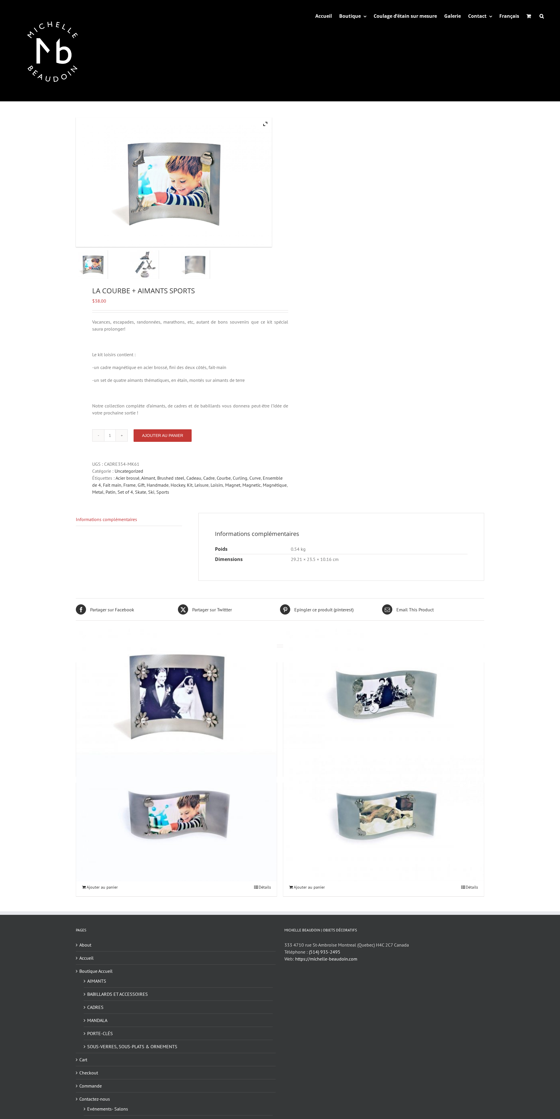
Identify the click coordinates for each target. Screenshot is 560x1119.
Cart (83, 1059)
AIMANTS (96, 981)
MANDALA (97, 1020)
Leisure (202, 485)
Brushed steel (170, 478)
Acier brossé (127, 478)
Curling (240, 478)
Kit (189, 485)
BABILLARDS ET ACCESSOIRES (117, 994)
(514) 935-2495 (324, 952)
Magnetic (251, 485)
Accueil (86, 958)
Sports (162, 492)
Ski (151, 492)
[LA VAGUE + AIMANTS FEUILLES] (383, 695)
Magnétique (275, 485)
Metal (98, 492)
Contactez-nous (94, 1099)
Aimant (148, 478)
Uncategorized (129, 471)
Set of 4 (125, 492)
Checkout (88, 1073)
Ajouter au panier (162, 435)
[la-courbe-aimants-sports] (101, 264)
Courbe (224, 478)
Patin (111, 492)
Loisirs (217, 485)
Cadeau (193, 478)
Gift (141, 485)
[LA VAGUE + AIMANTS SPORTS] (176, 815)
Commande (90, 1086)
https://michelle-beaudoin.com (326, 959)
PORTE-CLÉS (100, 1033)
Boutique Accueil (96, 971)
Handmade (158, 485)
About (85, 945)
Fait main (112, 485)
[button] (542, 16)
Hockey (178, 485)
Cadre (209, 478)
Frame (129, 485)
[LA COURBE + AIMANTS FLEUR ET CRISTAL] (176, 695)
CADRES (95, 1007)
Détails (265, 887)
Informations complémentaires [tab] (106, 519)
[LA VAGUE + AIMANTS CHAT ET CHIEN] (383, 815)
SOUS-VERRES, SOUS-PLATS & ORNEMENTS (132, 1046)
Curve (255, 478)
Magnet (232, 485)
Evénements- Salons (107, 1109)
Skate (140, 492)
